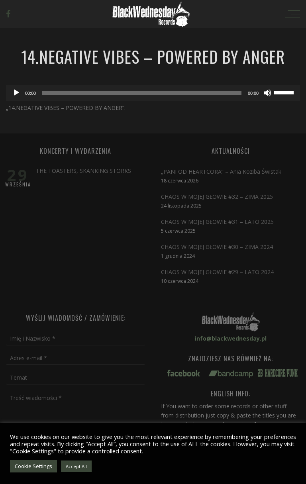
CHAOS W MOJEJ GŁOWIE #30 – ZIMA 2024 (217, 247)
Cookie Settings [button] (33, 466)
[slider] (285, 92)
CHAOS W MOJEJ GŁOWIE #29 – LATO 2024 (217, 272)
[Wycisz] (267, 93)
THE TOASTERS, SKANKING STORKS (83, 170)
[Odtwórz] (16, 93)
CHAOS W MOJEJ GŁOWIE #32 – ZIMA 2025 (217, 196)
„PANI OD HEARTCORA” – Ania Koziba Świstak (221, 171)
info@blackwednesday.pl (231, 338)
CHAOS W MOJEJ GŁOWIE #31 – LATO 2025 (217, 221)
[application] (153, 93)
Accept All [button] (76, 466)
